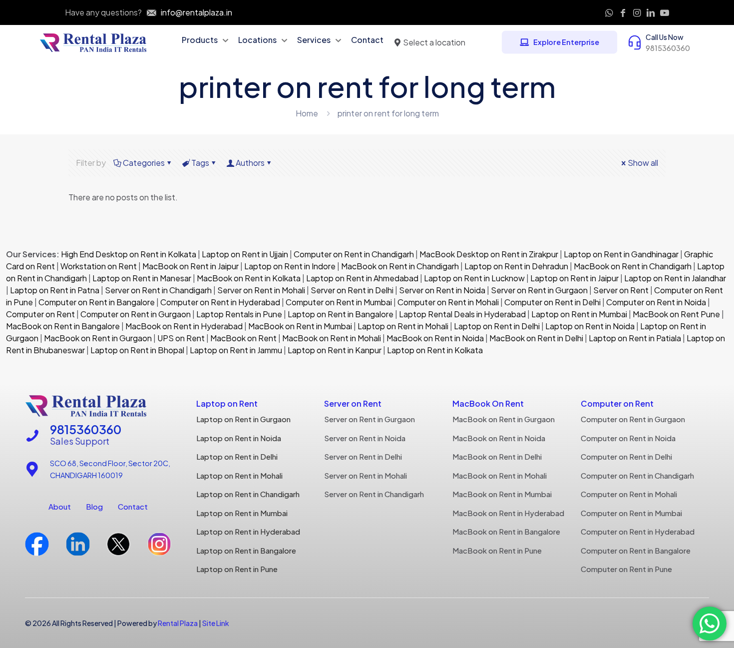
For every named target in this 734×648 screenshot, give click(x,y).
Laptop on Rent (227, 403)
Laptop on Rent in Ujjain (245, 254)
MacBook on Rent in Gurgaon (97, 338)
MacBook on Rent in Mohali (331, 338)
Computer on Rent (40, 314)
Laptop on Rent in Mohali (402, 326)
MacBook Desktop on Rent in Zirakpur (488, 254)
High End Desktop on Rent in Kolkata (127, 254)
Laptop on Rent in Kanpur (334, 350)
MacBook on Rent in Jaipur (190, 266)
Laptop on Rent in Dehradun (516, 266)
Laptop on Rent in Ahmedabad (361, 278)
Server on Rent (621, 290)
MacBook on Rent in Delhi (536, 338)
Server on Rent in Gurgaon (539, 290)
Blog (94, 506)
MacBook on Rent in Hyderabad (184, 326)
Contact (133, 506)
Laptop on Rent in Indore (290, 266)
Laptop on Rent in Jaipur (574, 278)
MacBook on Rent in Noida (435, 338)
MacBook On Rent (488, 403)
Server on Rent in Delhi (352, 290)
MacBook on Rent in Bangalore (63, 326)
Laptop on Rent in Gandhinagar (621, 254)
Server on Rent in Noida (442, 290)
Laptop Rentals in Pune (239, 314)
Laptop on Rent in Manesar (141, 278)
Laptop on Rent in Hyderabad (248, 531)
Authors (250, 162)
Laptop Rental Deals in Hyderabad (462, 314)
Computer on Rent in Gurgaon (135, 314)
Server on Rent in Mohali (261, 290)
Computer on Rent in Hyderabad (220, 302)
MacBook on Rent (243, 338)
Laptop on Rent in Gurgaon (243, 419)
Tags (200, 162)
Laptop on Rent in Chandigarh (248, 494)
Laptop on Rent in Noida (590, 326)
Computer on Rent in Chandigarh (354, 254)
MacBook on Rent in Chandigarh (400, 266)
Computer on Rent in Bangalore (96, 302)
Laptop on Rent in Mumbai (579, 314)
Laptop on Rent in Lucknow (474, 278)
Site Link (215, 623)
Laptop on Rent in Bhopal (136, 350)
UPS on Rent (181, 338)
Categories (144, 162)
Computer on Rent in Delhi (552, 302)
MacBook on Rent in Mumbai (300, 326)
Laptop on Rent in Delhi (496, 326)
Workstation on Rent (98, 266)
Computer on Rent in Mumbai (339, 302)
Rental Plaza (178, 623)
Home (307, 113)
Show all (643, 162)
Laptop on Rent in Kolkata (435, 350)
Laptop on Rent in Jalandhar (675, 278)
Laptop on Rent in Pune (237, 569)
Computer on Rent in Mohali (448, 302)
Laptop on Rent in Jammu (235, 350)
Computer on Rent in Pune (626, 569)
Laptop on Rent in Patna (54, 290)
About (59, 506)
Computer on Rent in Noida (656, 302)
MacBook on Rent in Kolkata (249, 278)
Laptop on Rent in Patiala (635, 338)
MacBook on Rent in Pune (497, 550)
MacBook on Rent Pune (676, 314)
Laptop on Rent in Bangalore (340, 314)
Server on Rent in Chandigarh (158, 290)
